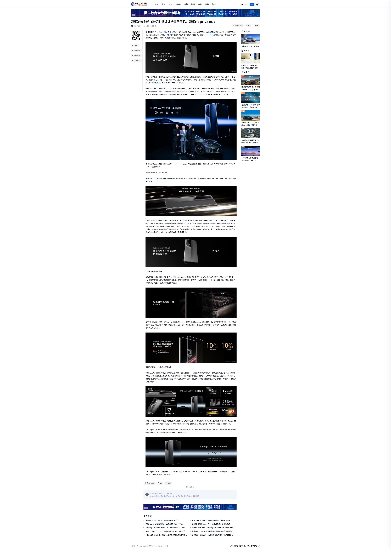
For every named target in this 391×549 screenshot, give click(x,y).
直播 (186, 4)
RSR (255, 25)
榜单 (207, 4)
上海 (209, 32)
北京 (165, 32)
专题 (200, 4)
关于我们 (136, 60)
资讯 (163, 4)
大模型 (178, 4)
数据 (214, 4)
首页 (156, 4)
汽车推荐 (245, 72)
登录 (252, 4)
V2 (247, 25)
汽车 (170, 4)
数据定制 (136, 55)
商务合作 (136, 50)
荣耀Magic (237, 25)
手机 (158, 83)
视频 (193, 4)
